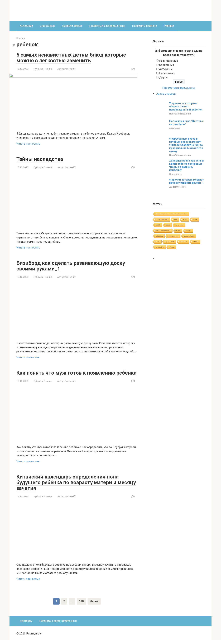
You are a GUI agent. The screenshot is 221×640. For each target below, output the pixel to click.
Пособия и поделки (144, 25)
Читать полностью (28, 143)
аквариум (160, 247)
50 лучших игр (162, 219)
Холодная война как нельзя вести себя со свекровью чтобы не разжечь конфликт (186, 165)
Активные (26, 25)
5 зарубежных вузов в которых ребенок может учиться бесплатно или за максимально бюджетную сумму (186, 145)
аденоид (183, 241)
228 (81, 601)
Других (164, 77)
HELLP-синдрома (163, 230)
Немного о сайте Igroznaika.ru (58, 621)
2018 (185, 219)
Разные (169, 25)
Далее (94, 601)
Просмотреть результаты (178, 87)
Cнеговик (179, 225)
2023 (168, 225)
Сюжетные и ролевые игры (107, 25)
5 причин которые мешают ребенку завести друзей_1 (186, 181)
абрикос (159, 236)
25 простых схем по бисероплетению (171, 214)
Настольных (167, 73)
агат (158, 241)
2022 (158, 225)
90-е (175, 219)
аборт (188, 230)
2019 (195, 219)
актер (172, 247)
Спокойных (166, 65)
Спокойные (47, 25)
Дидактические (72, 25)
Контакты (26, 621)
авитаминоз (174, 236)
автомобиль (189, 236)
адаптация (169, 241)
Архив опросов (166, 93)
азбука (195, 241)
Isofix (178, 230)
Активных (165, 69)
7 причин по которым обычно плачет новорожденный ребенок (185, 106)
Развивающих (168, 60)
